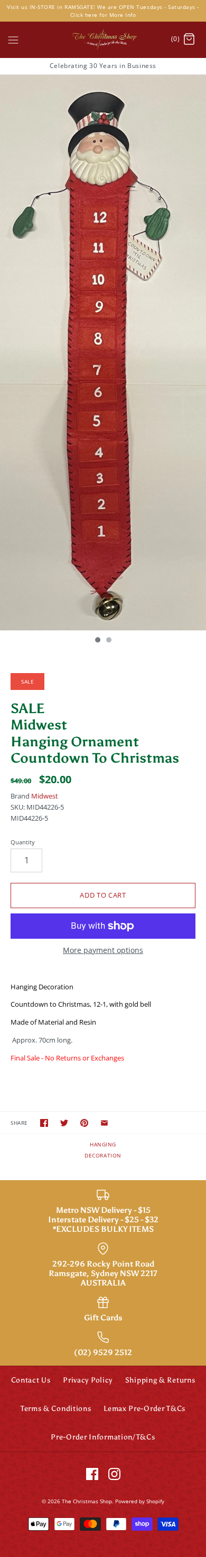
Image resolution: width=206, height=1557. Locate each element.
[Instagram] (114, 1474)
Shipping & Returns (160, 1380)
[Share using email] (104, 1123)
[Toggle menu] (13, 39)
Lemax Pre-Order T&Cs (144, 1408)
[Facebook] (92, 1474)
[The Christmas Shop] (103, 39)
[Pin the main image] (84, 1123)
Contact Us (31, 1380)
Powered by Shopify (139, 1501)
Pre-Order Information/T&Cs (103, 1437)
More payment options (103, 950)
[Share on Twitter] (64, 1123)
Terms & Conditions (56, 1408)
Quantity (23, 842)
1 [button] (97, 641)
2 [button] (108, 641)
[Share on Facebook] (44, 1123)
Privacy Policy (88, 1380)
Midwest (44, 796)
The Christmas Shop (87, 1501)
